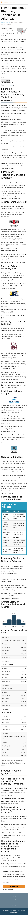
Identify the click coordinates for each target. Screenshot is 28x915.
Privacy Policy (14, 899)
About (14, 896)
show (11, 85)
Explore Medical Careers (18, 910)
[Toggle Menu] (26, 2)
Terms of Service (14, 902)
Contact (14, 905)
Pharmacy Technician (5, 22)
